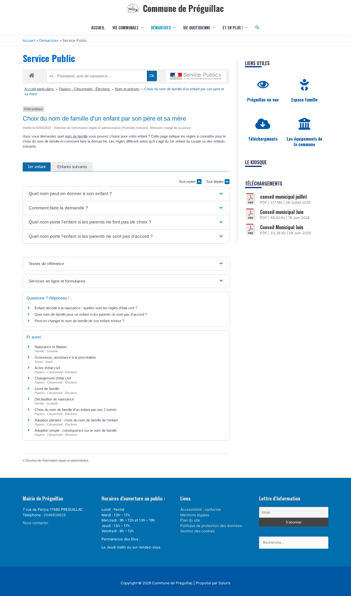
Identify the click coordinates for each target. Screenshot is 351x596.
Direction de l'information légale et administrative (57, 460)
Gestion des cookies (197, 531)
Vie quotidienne (196, 28)
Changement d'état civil (53, 378)
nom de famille (76, 136)
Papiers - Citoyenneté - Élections (85, 89)
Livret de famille (47, 389)
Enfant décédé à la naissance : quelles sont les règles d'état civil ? (86, 308)
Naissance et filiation (51, 347)
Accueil (98, 28)
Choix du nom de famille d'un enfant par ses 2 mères (76, 410)
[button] (257, 27)
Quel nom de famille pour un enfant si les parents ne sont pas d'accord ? (91, 314)
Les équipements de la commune (304, 141)
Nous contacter (35, 523)
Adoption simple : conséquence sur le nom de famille (76, 430)
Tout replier (188, 182)
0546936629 (55, 515)
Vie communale (125, 28)
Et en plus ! (233, 28)
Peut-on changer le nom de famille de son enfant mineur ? (79, 321)
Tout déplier (215, 182)
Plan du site (190, 520)
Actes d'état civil (47, 368)
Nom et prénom (127, 89)
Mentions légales (194, 515)
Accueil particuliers (39, 89)
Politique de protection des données (211, 525)
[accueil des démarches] (31, 74)
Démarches (161, 28)
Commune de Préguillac (183, 8)
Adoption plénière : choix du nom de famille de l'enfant (76, 420)
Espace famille (304, 99)
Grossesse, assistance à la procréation (65, 357)
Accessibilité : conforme (200, 509)
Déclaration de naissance (54, 399)
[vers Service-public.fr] (196, 76)
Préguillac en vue (263, 99)
